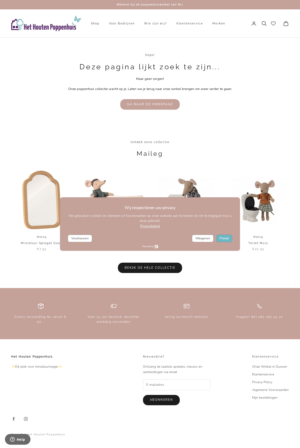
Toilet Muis (258, 243)
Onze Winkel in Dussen (269, 366)
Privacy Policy (262, 382)
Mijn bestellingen (265, 397)
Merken (218, 23)
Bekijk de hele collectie (150, 268)
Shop (95, 23)
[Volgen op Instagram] (25, 419)
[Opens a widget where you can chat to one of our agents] (17, 440)
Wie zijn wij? (155, 23)
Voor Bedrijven (122, 23)
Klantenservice (189, 23)
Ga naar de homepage (150, 104)
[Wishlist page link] (273, 23)
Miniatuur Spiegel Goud (42, 243)
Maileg (42, 237)
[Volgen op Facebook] (13, 419)
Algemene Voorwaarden (270, 390)
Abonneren (161, 400)
